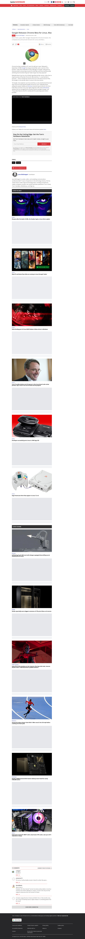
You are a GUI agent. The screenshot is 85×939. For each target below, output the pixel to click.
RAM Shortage (47, 24)
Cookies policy (61, 925)
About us (44, 928)
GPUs (24, 5)
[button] (72, 2)
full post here (22, 126)
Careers (14, 931)
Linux (28, 29)
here (45, 129)
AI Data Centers (36, 24)
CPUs (21, 5)
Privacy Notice (16, 148)
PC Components (30, 5)
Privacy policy (45, 925)
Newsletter (49, 44)
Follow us (42, 44)
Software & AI (53, 5)
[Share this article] (13, 44)
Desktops (46, 5)
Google (24, 68)
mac (14, 162)
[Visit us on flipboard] (60, 2)
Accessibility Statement (17, 928)
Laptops (41, 5)
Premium (67, 5)
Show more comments (31, 907)
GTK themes (46, 87)
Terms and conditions (17, 925)
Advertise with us (31, 928)
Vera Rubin (70, 24)
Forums (72, 5)
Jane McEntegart (21, 35)
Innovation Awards (24, 24)
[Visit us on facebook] (51, 2)
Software (14, 29)
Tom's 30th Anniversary (59, 24)
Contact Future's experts (32, 925)
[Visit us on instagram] (56, 2)
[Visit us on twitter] (54, 2)
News (37, 5)
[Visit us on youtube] (58, 2)
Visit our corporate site (62, 915)
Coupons (60, 5)
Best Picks (16, 5)
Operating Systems (21, 29)
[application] (32, 109)
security (30, 86)
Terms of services (29, 147)
